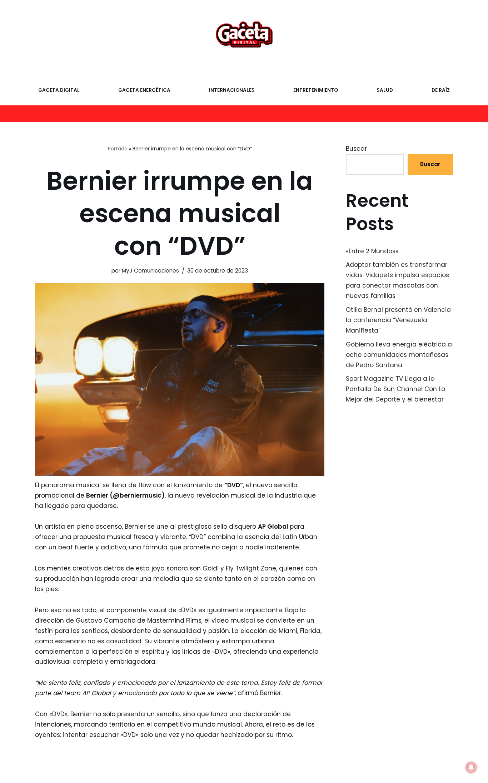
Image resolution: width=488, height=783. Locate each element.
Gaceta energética (144, 90)
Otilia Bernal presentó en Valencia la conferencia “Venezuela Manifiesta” (398, 320)
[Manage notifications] (471, 767)
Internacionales (232, 90)
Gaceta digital (59, 90)
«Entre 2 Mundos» (372, 251)
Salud (385, 90)
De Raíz (441, 90)
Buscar (356, 148)
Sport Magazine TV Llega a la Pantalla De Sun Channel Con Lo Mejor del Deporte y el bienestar (395, 389)
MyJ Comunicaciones (150, 270)
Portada (118, 148)
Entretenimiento (315, 90)
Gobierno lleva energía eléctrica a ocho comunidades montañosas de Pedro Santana (399, 354)
